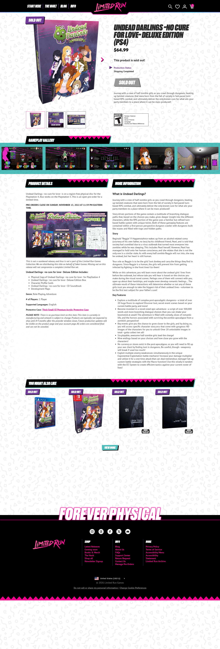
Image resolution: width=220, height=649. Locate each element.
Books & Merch (92, 552)
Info (73, 6)
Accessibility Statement (152, 557)
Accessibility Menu (155, 552)
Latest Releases (92, 546)
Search (170, 7)
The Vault (51, 6)
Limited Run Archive (156, 561)
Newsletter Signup (94, 561)
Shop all (89, 558)
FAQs (117, 552)
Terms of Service (154, 549)
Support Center (122, 555)
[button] (30, 59)
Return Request (122, 558)
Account (184, 7)
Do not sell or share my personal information (96, 587)
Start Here (34, 6)
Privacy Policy (152, 546)
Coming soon (91, 549)
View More (110, 447)
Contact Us (120, 561)
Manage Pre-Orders (124, 564)
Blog (63, 6)
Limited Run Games (110, 7)
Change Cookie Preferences (133, 587)
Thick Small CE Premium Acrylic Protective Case (65, 309)
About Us (119, 549)
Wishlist (177, 7)
